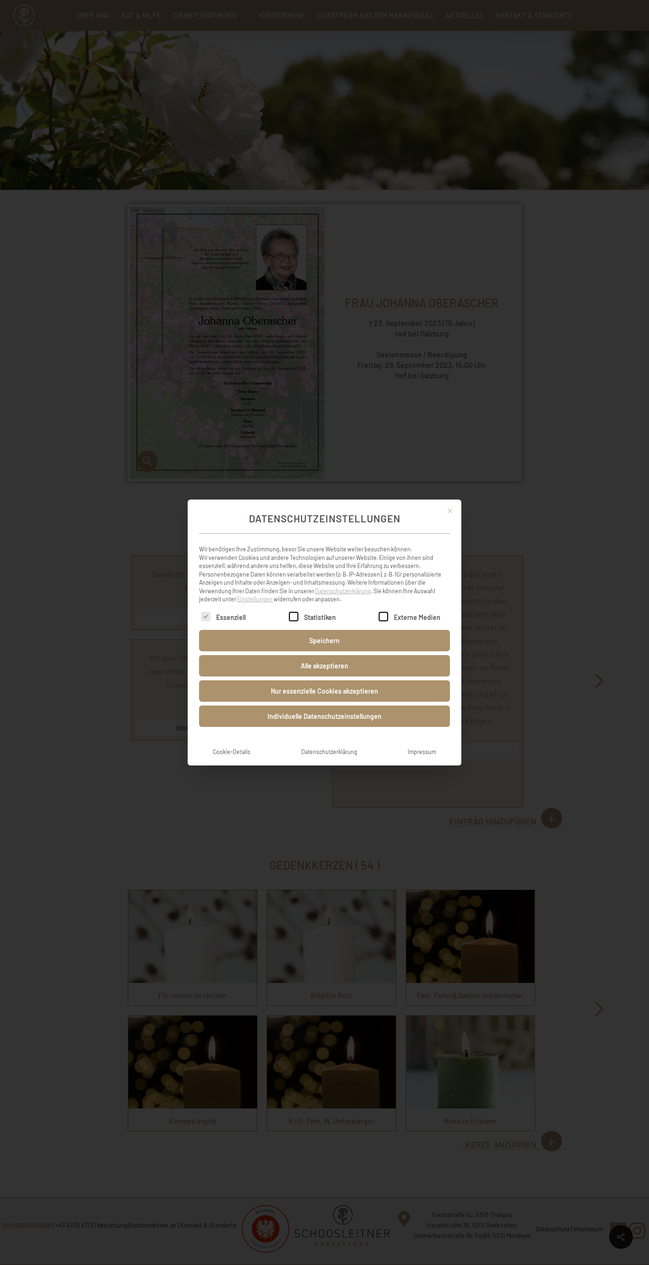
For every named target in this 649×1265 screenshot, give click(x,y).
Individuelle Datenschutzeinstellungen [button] (324, 716)
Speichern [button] (324, 641)
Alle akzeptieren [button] (324, 666)
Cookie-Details (231, 751)
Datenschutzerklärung (343, 591)
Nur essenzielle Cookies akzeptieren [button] (324, 691)
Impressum (422, 751)
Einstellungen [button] (255, 599)
